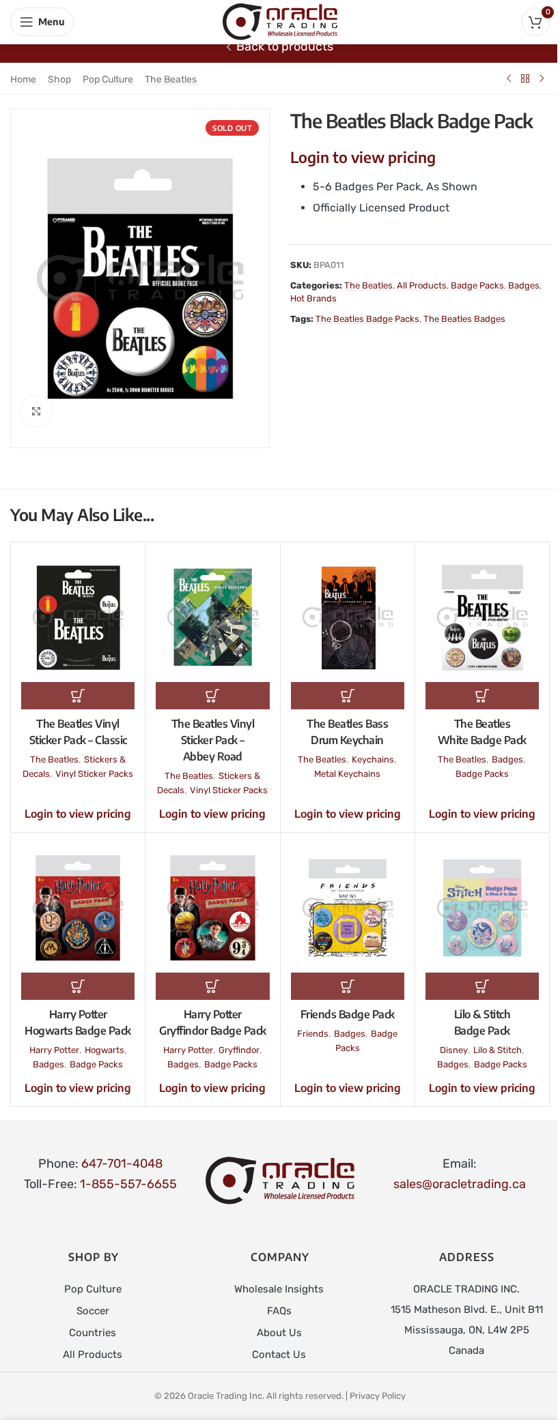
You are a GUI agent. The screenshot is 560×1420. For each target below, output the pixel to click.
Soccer (92, 1311)
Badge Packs (477, 285)
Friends (312, 1034)
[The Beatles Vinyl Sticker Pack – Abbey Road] (212, 617)
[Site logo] (280, 21)
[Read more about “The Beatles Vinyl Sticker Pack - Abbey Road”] (212, 695)
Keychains (373, 759)
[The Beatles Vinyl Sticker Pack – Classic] (78, 617)
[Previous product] (509, 78)
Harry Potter (54, 1050)
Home (23, 79)
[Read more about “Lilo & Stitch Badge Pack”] (482, 986)
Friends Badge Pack (347, 1014)
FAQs (279, 1311)
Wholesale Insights (279, 1289)
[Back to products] (525, 78)
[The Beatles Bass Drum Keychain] (347, 617)
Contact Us (279, 1354)
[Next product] (541, 78)
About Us (279, 1333)
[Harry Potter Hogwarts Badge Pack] (78, 908)
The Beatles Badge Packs (367, 319)
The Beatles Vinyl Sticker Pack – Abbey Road (213, 740)
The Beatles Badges (464, 319)
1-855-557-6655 (128, 1184)
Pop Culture (108, 79)
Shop (59, 79)
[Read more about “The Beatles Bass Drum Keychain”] (347, 695)
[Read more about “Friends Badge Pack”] (347, 986)
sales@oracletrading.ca (459, 1184)
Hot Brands (313, 298)
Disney (454, 1050)
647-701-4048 (122, 1163)
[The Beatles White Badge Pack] (482, 617)
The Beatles (171, 79)
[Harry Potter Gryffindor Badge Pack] (212, 908)
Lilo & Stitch (497, 1050)
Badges (524, 285)
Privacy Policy (378, 1396)
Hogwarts (104, 1050)
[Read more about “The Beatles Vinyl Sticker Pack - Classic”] (78, 695)
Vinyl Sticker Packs (94, 774)
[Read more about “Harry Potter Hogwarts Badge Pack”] (78, 986)
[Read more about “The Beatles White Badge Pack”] (482, 695)
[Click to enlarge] (36, 411)
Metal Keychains (347, 774)
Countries (92, 1333)
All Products (422, 285)
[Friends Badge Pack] (347, 908)
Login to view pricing (363, 156)
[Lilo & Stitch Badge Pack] (482, 908)
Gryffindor (239, 1050)
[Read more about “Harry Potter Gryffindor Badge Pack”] (212, 986)
